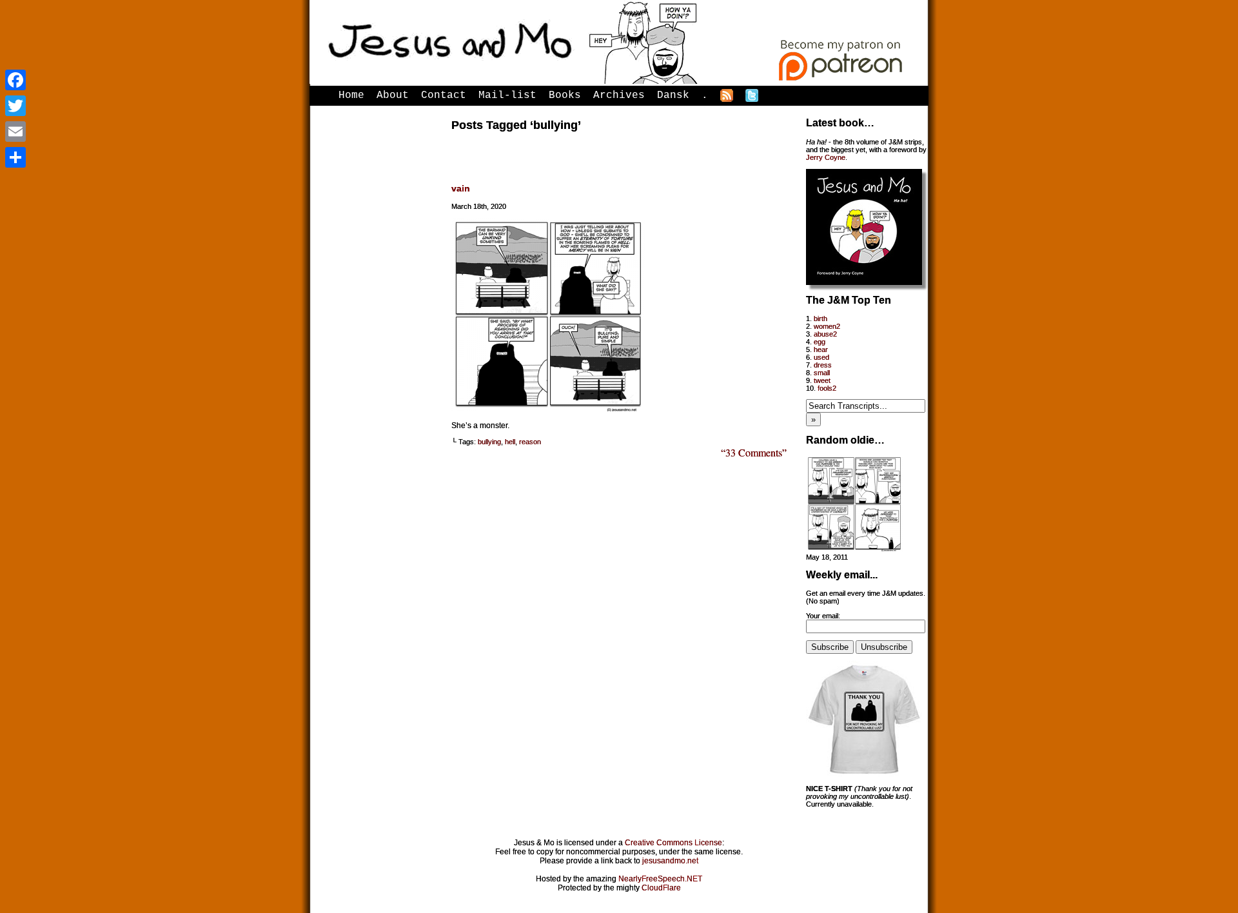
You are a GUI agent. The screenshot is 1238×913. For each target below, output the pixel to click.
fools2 (827, 388)
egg (819, 342)
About (393, 95)
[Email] (15, 131)
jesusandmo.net (670, 860)
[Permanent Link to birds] (854, 549)
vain (460, 188)
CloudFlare (661, 887)
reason (530, 442)
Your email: (823, 616)
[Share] (15, 157)
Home (351, 95)
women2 (827, 326)
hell (510, 442)
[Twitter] (15, 106)
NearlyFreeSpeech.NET (660, 878)
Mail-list (507, 95)
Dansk (673, 95)
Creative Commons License (673, 842)
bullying (489, 442)
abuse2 (825, 334)
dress (823, 365)
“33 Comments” (754, 452)
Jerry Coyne (825, 157)
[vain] (548, 408)
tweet (822, 380)
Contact (443, 95)
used (821, 357)
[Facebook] (15, 80)
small (822, 373)
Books (565, 95)
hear (821, 349)
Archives (619, 95)
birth (820, 318)
